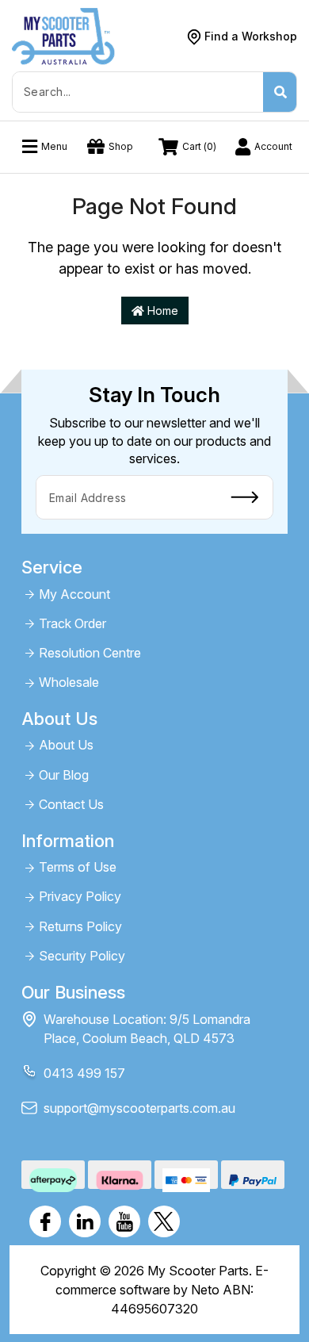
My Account (74, 594)
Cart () (199, 146)
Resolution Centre (90, 653)
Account (273, 146)
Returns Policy (80, 926)
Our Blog (64, 775)
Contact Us (71, 804)
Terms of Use (77, 867)
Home (161, 310)
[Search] (279, 92)
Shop (121, 146)
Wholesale (69, 682)
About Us (66, 745)
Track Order (72, 623)
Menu (54, 146)
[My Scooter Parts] (63, 35)
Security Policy (82, 956)
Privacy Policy (80, 896)
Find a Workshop (250, 36)
